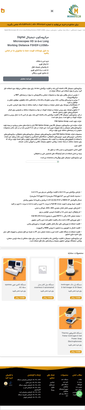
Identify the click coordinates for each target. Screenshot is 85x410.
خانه (84, 30)
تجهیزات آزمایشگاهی (76, 30)
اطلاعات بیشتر (76, 297)
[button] (52, 11)
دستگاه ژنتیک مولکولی (63, 30)
